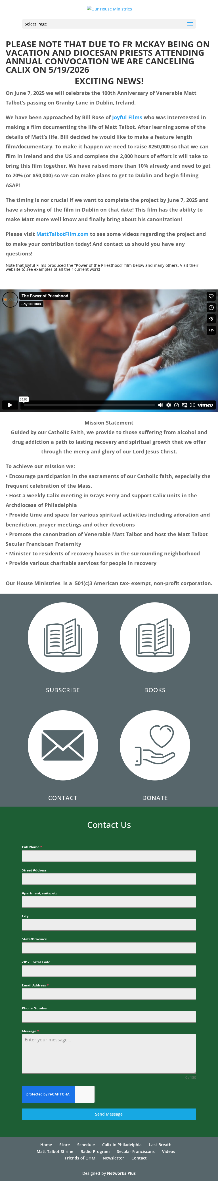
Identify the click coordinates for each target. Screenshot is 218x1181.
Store (64, 1144)
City (25, 916)
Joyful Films (127, 117)
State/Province (34, 939)
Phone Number (35, 1008)
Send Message (109, 1114)
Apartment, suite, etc (39, 893)
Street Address (34, 870)
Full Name (32, 847)
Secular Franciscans (136, 1151)
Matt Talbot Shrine (55, 1151)
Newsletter (113, 1158)
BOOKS (155, 690)
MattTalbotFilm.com (62, 234)
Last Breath (160, 1144)
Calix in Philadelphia (122, 1144)
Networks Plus (121, 1173)
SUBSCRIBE (63, 690)
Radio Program (95, 1151)
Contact (139, 1158)
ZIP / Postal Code (36, 962)
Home (46, 1144)
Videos (168, 1151)
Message (30, 1031)
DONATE (155, 798)
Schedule (86, 1144)
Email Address (35, 985)
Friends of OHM (80, 1158)
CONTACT (62, 798)
